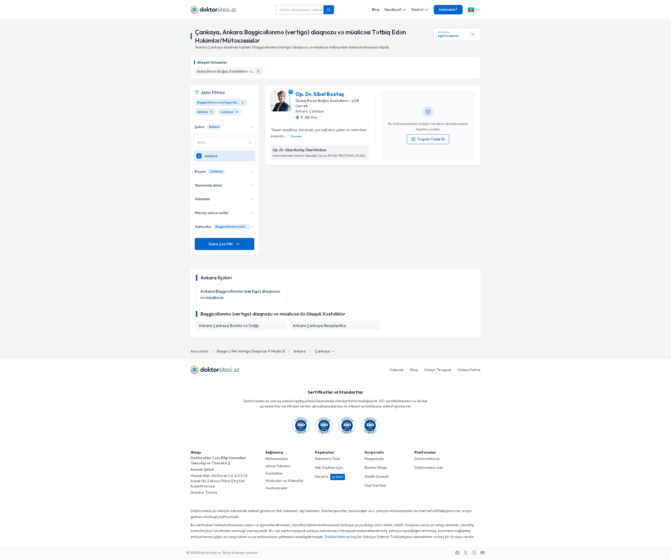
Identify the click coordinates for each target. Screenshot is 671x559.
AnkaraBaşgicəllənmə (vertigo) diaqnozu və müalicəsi (240, 294)
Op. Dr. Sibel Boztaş (319, 94)
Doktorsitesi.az (427, 458)
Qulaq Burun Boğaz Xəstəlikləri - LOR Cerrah (327, 103)
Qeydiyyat (392, 9)
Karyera (329, 476)
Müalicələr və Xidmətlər (284, 480)
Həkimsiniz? (448, 9)
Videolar (396, 369)
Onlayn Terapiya (437, 369)
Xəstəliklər (274, 473)
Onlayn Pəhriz (468, 369)
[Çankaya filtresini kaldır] (237, 112)
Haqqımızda (374, 458)
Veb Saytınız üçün (329, 467)
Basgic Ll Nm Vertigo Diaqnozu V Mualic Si (251, 351)
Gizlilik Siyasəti (377, 476)
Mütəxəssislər (276, 458)
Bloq (375, 9)
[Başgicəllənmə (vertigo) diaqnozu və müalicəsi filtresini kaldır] (243, 102)
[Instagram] (474, 553)
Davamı (296, 136)
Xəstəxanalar (276, 488)
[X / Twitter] (466, 553)
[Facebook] (457, 553)
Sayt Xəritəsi (375, 485)
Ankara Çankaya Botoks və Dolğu (228, 325)
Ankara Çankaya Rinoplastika (319, 325)
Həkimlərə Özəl (327, 458)
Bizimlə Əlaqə (376, 467)
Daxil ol (417, 9)
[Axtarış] (328, 9)
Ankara (300, 351)
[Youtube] (482, 553)
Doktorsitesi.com (428, 467)
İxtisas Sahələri (277, 466)
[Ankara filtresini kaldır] (211, 112)
